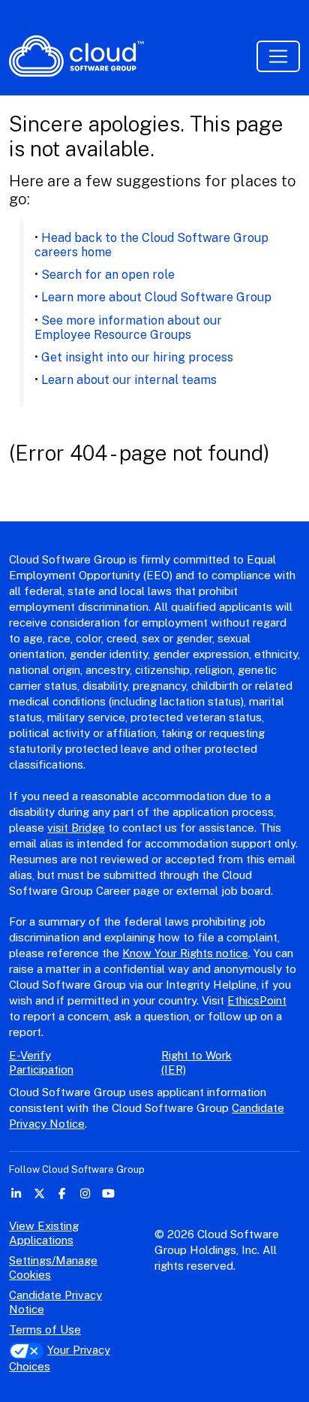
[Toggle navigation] (278, 56)
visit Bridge (76, 827)
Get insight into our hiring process (137, 357)
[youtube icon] (108, 1193)
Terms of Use (45, 1329)
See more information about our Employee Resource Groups (128, 327)
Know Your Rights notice (185, 953)
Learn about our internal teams (129, 380)
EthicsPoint (256, 1000)
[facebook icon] (63, 1193)
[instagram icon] (85, 1193)
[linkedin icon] (16, 1193)
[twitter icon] (39, 1193)
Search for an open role (108, 274)
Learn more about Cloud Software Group (156, 297)
